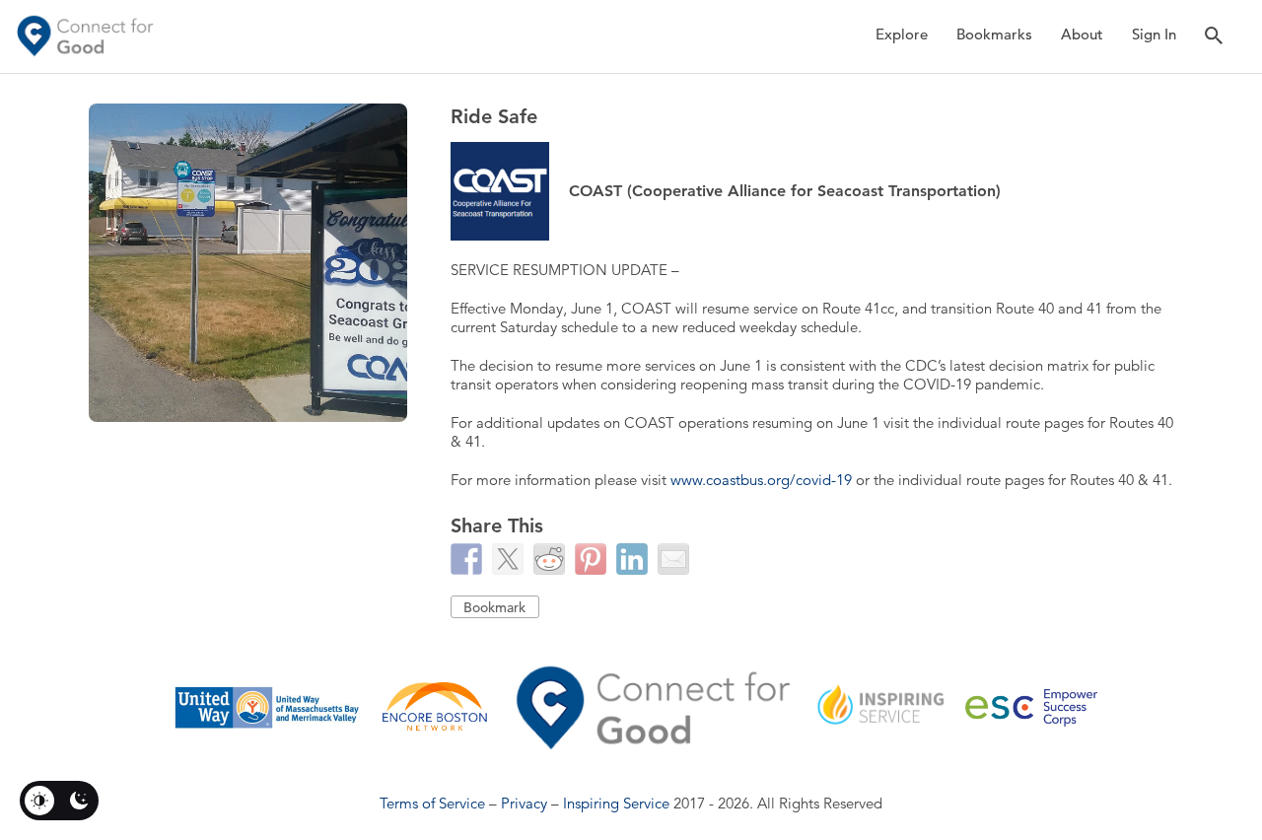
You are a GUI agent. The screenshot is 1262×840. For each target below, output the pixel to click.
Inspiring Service (616, 803)
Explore (902, 34)
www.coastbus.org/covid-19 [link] (761, 479)
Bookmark (494, 607)
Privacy (524, 803)
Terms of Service (432, 803)
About (1082, 34)
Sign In (1154, 34)
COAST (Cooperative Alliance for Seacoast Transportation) (785, 190)
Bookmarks (994, 34)
